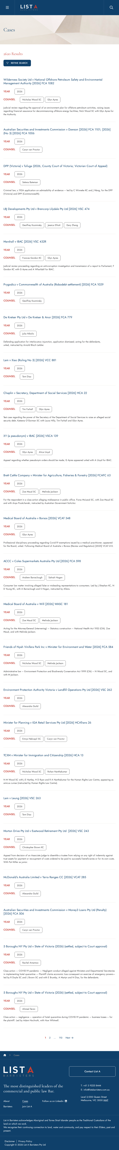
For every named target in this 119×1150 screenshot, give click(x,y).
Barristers (7, 1106)
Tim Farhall (27, 409)
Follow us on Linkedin (53, 1101)
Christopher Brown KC (33, 847)
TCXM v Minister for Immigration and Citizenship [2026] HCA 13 (43, 755)
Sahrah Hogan (55, 577)
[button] (20, 91)
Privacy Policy (25, 1141)
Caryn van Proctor (31, 149)
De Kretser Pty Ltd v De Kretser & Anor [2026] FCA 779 (37, 317)
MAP (105, 1100)
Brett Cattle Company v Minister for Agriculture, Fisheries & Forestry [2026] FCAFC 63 (57, 475)
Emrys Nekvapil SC (31, 738)
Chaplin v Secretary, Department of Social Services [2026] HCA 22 (45, 393)
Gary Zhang (72, 225)
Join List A (27, 1106)
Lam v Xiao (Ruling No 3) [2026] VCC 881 (29, 360)
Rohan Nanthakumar (57, 771)
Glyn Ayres (52, 99)
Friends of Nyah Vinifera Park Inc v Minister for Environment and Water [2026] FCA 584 (58, 647)
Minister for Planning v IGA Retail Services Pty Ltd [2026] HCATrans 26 (47, 723)
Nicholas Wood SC (31, 99)
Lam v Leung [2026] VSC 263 (22, 798)
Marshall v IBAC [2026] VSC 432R (24, 242)
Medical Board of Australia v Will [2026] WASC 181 (35, 604)
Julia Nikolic (28, 333)
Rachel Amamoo (30, 962)
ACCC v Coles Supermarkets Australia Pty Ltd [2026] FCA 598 (42, 561)
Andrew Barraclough (32, 577)
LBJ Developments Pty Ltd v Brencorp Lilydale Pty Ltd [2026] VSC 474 (46, 209)
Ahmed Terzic (28, 1009)
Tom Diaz (26, 376)
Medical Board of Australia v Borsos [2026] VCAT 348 (36, 518)
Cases (25, 1101)
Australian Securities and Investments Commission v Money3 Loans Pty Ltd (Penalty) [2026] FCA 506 (55, 912)
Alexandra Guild (30, 706)
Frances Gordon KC (32, 258)
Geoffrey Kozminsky (32, 225)
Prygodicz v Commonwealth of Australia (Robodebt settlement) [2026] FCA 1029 (53, 284)
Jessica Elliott (54, 225)
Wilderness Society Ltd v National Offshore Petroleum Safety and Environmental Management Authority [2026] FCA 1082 (52, 82)
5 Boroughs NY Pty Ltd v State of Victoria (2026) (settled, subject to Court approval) (55, 946)
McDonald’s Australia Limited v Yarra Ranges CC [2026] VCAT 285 (44, 877)
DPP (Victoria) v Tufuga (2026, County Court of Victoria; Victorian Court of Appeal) (55, 166)
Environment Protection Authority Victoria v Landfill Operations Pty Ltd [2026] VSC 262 (57, 690)
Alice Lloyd (44, 452)
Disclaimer (10, 1141)
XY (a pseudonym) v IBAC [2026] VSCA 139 (30, 436)
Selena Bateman (30, 182)
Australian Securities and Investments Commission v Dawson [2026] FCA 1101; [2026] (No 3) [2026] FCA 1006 (57, 131)
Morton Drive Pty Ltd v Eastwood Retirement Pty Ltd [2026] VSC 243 (46, 831)
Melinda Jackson (50, 491)
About (6, 1101)
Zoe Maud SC (29, 491)
